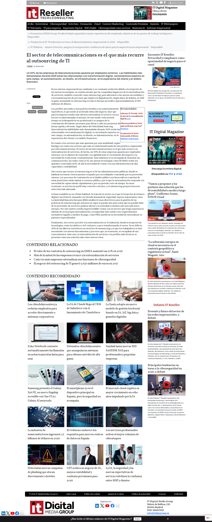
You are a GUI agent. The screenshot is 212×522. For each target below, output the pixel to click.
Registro (124, 129)
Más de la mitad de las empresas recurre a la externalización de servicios (76, 255)
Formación (86, 24)
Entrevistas (41, 24)
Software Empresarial (158, 28)
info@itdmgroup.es (158, 513)
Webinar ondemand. (129, 139)
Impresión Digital (72, 28)
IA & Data (73, 24)
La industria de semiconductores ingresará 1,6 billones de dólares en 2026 (46, 434)
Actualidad (42, 112)
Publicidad (178, 494)
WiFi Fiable (90, 28)
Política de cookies (92, 494)
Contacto (162, 494)
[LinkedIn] (153, 2)
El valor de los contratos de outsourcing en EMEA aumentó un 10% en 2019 (78, 251)
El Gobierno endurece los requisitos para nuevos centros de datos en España (85, 434)
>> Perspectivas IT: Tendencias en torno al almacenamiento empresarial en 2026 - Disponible (78, 42)
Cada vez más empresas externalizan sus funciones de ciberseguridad (75, 260)
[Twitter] (157, 2)
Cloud (97, 24)
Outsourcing (37, 107)
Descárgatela (159, 14)
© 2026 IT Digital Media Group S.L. (43, 494)
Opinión (154, 24)
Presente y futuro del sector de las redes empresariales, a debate (166, 315)
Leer (128, 119)
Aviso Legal (71, 494)
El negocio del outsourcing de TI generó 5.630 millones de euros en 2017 (76, 264)
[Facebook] (165, 2)
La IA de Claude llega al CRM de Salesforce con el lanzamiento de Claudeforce (84, 309)
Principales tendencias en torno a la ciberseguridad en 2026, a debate (165, 368)
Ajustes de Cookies (116, 494)
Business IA (138, 28)
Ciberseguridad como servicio (114, 28)
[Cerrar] (168, 519)
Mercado (32, 112)
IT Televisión (34, 28)
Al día (30, 24)
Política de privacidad (141, 494)
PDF (171, 174)
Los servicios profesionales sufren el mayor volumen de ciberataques (122, 434)
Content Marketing (113, 24)
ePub (178, 174)
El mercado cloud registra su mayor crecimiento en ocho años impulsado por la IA (122, 393)
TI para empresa (52, 28)
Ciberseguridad (58, 24)
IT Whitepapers (169, 24)
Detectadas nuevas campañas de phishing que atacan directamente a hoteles (45, 472)
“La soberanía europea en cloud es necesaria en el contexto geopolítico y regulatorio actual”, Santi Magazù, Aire (163, 248)
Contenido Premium (137, 24)
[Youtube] (161, 2)
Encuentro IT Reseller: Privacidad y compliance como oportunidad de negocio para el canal (167, 60)
